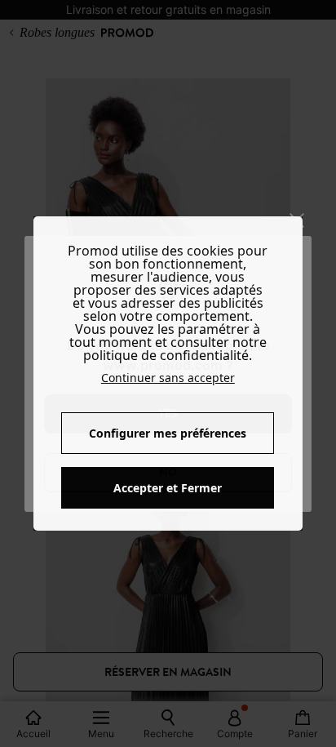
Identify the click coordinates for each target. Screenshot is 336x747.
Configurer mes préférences (167, 433)
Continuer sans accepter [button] (168, 377)
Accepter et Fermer (167, 488)
